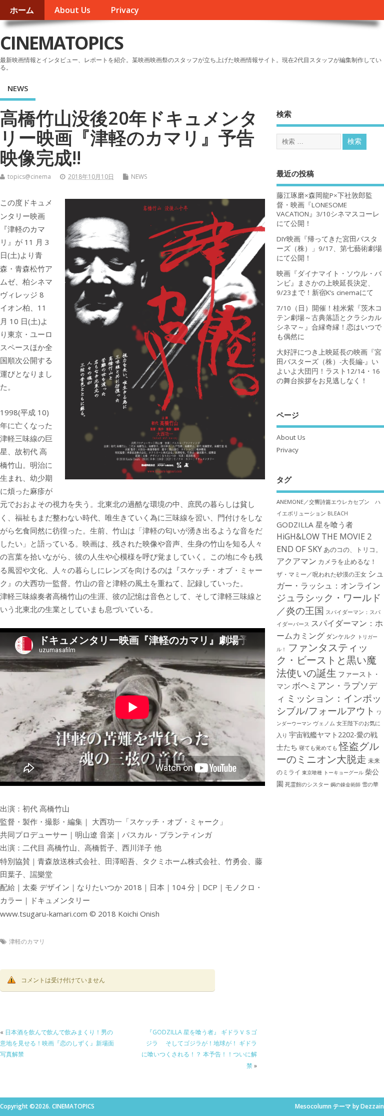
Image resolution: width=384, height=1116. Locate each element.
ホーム (22, 10)
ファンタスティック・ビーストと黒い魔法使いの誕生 (326, 660)
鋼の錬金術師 (345, 784)
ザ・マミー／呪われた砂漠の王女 (321, 574)
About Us (72, 10)
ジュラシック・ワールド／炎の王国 (328, 604)
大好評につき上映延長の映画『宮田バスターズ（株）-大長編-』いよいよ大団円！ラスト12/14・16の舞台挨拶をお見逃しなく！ (329, 366)
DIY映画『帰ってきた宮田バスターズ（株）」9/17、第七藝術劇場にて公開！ (329, 248)
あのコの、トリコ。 (353, 549)
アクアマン (296, 561)
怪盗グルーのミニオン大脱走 (327, 752)
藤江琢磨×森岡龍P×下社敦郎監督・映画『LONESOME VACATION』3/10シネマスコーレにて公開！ (328, 209)
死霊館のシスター (307, 784)
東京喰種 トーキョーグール (333, 772)
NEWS (18, 88)
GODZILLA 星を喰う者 (314, 524)
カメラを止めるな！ (347, 561)
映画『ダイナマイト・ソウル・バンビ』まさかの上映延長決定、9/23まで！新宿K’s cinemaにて (329, 283)
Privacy (124, 10)
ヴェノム (324, 723)
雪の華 (370, 784)
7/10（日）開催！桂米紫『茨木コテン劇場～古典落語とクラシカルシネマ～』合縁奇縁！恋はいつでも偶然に (329, 322)
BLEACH (338, 513)
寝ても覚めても (318, 747)
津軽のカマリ (27, 941)
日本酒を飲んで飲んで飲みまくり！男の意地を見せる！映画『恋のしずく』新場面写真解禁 (57, 1043)
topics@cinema (29, 176)
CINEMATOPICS (61, 43)
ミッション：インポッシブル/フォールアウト (329, 704)
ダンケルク (341, 636)
